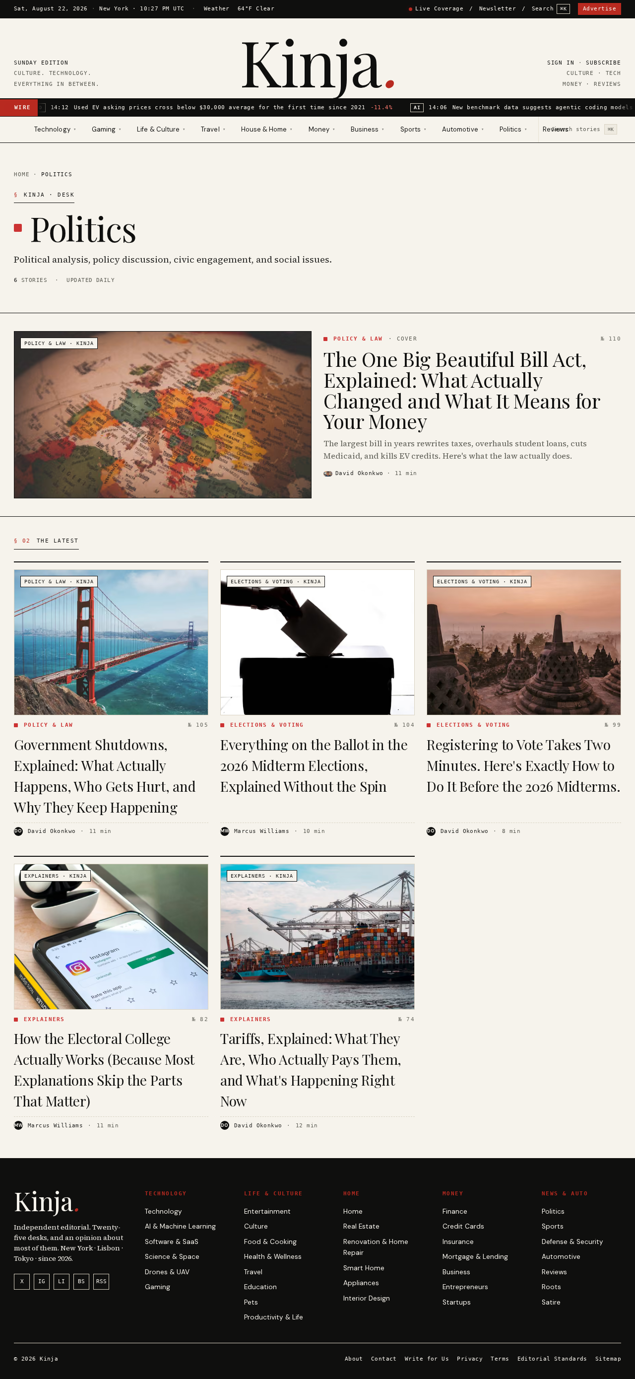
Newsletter (497, 8)
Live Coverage (439, 8)
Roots (551, 1287)
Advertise (599, 8)
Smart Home (363, 1268)
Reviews (555, 129)
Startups (457, 1302)
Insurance (458, 1242)
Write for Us (427, 1359)
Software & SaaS (171, 1242)
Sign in (560, 63)
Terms (500, 1359)
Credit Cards (463, 1226)
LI (61, 1281)
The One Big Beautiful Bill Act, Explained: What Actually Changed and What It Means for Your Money (461, 389)
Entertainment (267, 1211)
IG (41, 1281)
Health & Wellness (273, 1256)
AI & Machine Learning (180, 1226)
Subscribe (603, 63)
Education (260, 1287)
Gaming (157, 1287)
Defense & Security (572, 1242)
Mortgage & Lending (475, 1256)
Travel (253, 1272)
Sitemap (608, 1359)
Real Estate (361, 1226)
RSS (101, 1281)
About (354, 1359)
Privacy (470, 1359)
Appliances (361, 1283)
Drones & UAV (167, 1272)
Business (456, 1272)
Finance (455, 1211)
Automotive (561, 1256)
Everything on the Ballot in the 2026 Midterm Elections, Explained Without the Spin (313, 765)
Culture (256, 1226)
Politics (553, 1211)
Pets (251, 1302)
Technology (163, 1211)
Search (549, 8)
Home (21, 174)
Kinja (318, 61)
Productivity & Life (273, 1317)
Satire (551, 1302)
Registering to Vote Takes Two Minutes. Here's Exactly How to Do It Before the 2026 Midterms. (523, 765)
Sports (553, 1226)
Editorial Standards (552, 1359)
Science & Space (172, 1256)
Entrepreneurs (465, 1287)
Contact (384, 1359)
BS (81, 1281)
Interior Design (366, 1298)
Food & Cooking (270, 1242)
